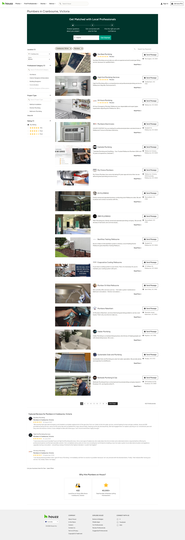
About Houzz (72, 519)
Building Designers (35, 81)
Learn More (50, 468)
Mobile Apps (96, 522)
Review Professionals (98, 528)
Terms (70, 531)
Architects (33, 74)
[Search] (60, 4)
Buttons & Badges (97, 519)
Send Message (151, 55)
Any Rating (33, 125)
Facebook (123, 522)
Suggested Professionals (100, 531)
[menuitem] (18, 3)
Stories (42, 4)
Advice (51, 4)
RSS (121, 525)
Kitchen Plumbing (35, 108)
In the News (72, 522)
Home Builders (34, 85)
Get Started (105, 38)
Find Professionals (30, 4)
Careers (70, 525)
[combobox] (73, 4)
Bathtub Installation (35, 104)
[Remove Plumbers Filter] (82, 48)
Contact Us (71, 528)
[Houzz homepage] (7, 3)
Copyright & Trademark (75, 533)
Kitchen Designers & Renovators (39, 88)
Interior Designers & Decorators (39, 78)
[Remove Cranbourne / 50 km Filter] (70, 48)
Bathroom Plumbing (36, 111)
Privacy (76, 531)
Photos (17, 4)
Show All (30, 115)
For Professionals (97, 525)
